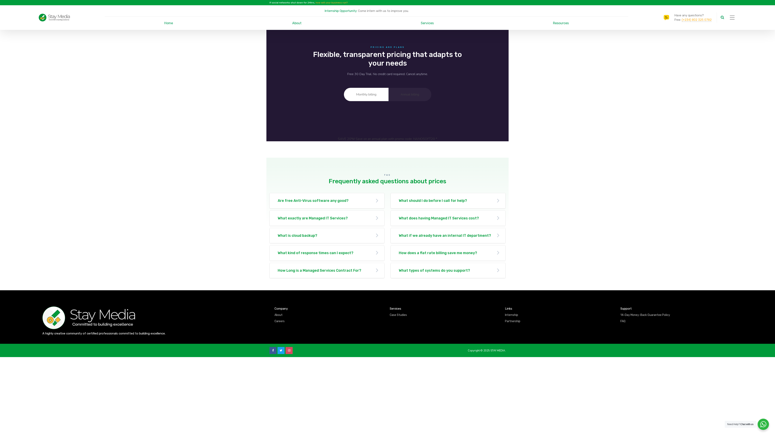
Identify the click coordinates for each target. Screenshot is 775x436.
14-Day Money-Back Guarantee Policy (645, 315)
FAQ (622, 321)
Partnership (512, 321)
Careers (279, 321)
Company (281, 308)
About (297, 23)
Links (508, 308)
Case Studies (398, 315)
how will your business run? (332, 2)
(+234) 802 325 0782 (697, 20)
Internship (511, 315)
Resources (561, 23)
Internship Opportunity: (341, 11)
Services (427, 23)
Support (626, 308)
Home (168, 23)
